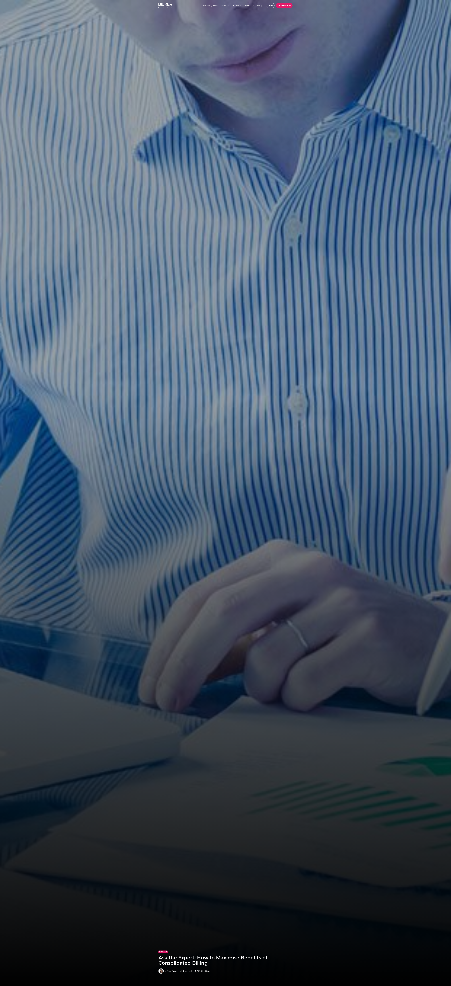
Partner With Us (284, 5)
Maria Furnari (172, 971)
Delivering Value (210, 5)
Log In (270, 5)
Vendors (225, 5)
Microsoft (163, 952)
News (247, 5)
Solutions (237, 5)
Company (258, 5)
